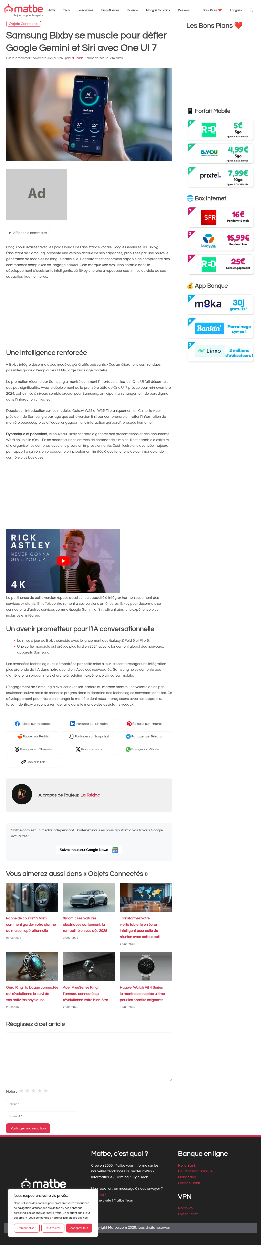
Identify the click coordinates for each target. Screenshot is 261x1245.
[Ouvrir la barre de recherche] (251, 10)
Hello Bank (187, 1165)
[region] (53, 1213)
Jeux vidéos (85, 10)
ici (102, 1194)
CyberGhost (188, 1214)
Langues (236, 10)
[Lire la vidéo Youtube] (63, 561)
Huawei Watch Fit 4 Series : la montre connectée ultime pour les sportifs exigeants (142, 994)
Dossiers (183, 10)
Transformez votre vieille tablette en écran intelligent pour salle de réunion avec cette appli (140, 928)
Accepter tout (79, 1228)
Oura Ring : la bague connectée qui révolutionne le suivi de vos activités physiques (32, 994)
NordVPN (185, 1208)
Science (132, 10)
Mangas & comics (158, 10)
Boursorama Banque (195, 1171)
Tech (66, 10)
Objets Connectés (24, 24)
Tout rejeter (52, 1228)
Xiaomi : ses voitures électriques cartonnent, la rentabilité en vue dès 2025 (85, 925)
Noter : (11, 1092)
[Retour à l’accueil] (23, 10)
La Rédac (90, 795)
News (51, 10)
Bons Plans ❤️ (212, 10)
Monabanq (187, 1177)
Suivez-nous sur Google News (84, 850)
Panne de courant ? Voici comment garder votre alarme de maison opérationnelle (31, 925)
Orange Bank (189, 1183)
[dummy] (36, 218)
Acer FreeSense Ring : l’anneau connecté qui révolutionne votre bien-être (85, 994)
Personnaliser (26, 1228)
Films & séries (110, 10)
